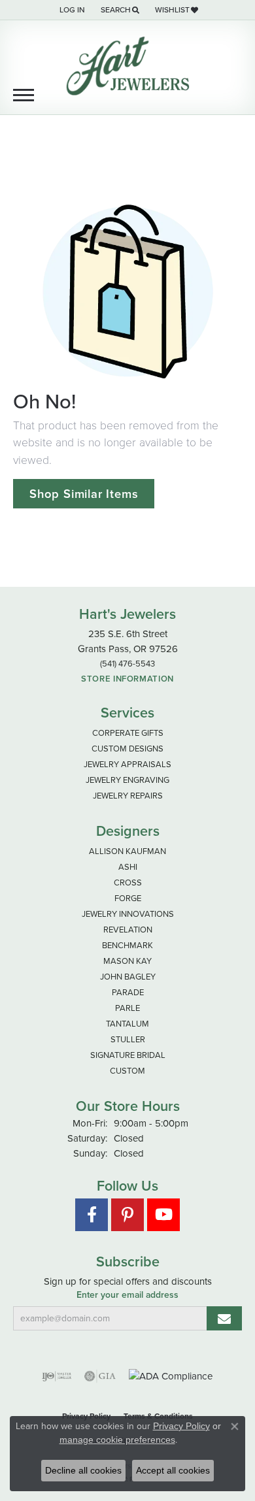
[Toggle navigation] (23, 95)
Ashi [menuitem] (127, 867)
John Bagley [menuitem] (128, 976)
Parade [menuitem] (128, 992)
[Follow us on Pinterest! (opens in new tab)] (127, 1214)
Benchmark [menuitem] (127, 945)
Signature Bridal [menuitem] (127, 1055)
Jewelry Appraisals (127, 764)
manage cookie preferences (117, 1439)
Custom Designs (127, 748)
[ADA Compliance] (171, 1376)
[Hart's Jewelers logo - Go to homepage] (127, 66)
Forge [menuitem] (127, 898)
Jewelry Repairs (128, 795)
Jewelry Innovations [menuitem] (128, 914)
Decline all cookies (83, 1470)
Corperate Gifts (127, 733)
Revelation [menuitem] (127, 929)
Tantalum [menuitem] (127, 1023)
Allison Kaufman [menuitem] (127, 851)
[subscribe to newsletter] (224, 1318)
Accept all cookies (173, 1470)
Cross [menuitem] (128, 882)
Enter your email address (127, 1295)
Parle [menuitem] (127, 1008)
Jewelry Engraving (127, 780)
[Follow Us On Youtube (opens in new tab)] (163, 1214)
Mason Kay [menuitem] (127, 961)
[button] (71, 10)
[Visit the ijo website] (56, 1376)
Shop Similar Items (83, 494)
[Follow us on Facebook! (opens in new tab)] (91, 1214)
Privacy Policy (181, 1426)
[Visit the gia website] (100, 1376)
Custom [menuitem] (127, 1070)
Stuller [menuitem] (127, 1039)
